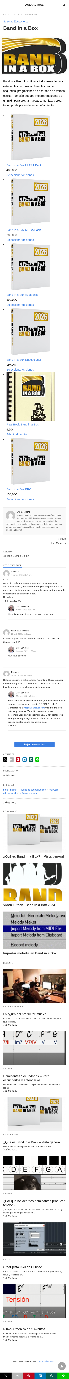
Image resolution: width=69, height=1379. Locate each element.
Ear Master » (58, 543)
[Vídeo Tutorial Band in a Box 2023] (34, 882)
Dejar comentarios (34, 744)
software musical (28, 793)
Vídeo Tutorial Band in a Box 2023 (29, 905)
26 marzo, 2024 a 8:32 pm (26, 696)
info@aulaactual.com (34, 707)
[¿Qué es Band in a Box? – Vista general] (34, 833)
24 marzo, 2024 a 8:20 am (21, 675)
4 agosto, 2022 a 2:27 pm (26, 651)
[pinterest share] (18, 759)
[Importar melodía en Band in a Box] (34, 930)
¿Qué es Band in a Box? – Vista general (33, 856)
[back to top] (62, 1366)
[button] (30, 137)
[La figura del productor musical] (34, 986)
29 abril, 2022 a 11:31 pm (21, 634)
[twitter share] (5, 759)
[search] (64, 5)
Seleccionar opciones (20, 175)
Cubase (7, 1260)
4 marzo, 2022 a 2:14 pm (25, 610)
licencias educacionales (33, 789)
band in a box (10, 789)
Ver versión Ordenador (48, 1361)
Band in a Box (10, 1135)
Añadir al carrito (16, 434)
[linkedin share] (24, 759)
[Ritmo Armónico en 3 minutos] (34, 1301)
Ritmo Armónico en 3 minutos (24, 1329)
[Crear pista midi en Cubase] (34, 1239)
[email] (17, 1376)
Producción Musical (14, 1007)
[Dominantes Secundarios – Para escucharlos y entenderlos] (34, 1048)
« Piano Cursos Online (16, 556)
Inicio (6, 15)
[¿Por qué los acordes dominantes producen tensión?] (34, 1173)
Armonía (8, 1069)
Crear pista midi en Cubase (22, 1267)
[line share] (37, 759)
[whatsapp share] (31, 759)
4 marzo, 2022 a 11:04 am (21, 575)
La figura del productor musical (25, 1014)
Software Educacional (25, 15)
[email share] (12, 759)
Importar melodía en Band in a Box (29, 953)
